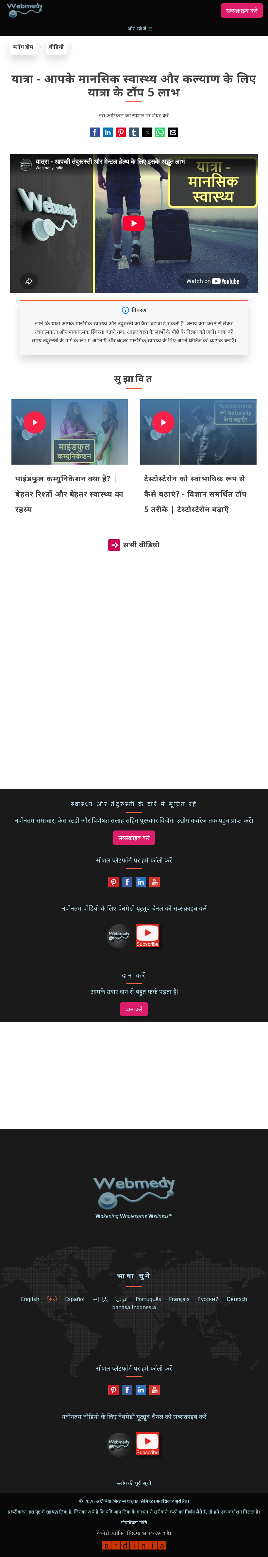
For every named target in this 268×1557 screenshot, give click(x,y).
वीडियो (56, 46)
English (30, 1299)
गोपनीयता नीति (134, 1522)
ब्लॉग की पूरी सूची (134, 1483)
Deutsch (237, 1299)
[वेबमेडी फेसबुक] (127, 883)
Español (75, 1299)
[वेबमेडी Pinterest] (113, 883)
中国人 (100, 1299)
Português (148, 1299)
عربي (122, 1299)
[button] (141, 28)
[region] (134, 622)
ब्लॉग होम (23, 46)
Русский (208, 1299)
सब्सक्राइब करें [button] (242, 10)
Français (179, 1299)
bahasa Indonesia (134, 1307)
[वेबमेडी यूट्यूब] (154, 883)
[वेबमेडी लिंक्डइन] (141, 883)
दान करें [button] (134, 1009)
